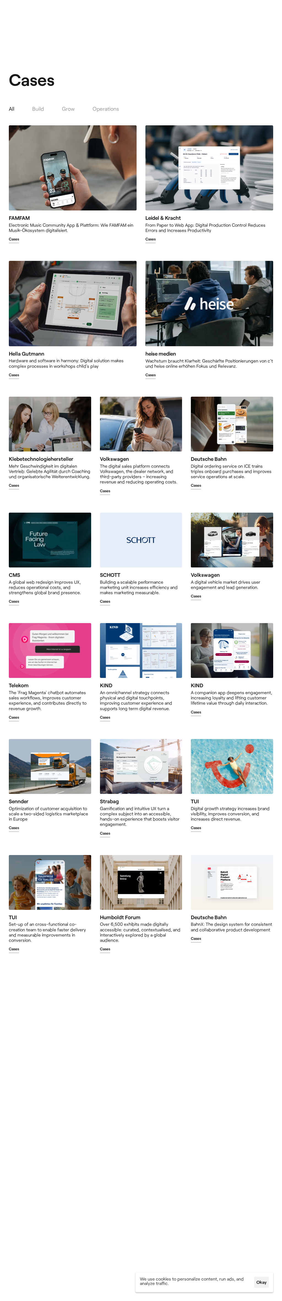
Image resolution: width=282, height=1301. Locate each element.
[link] (14, 240)
